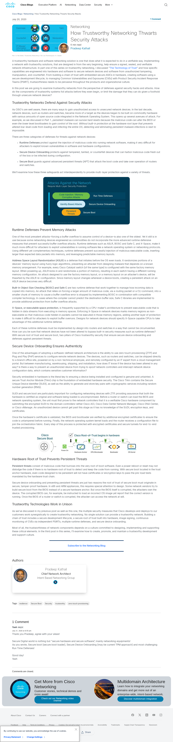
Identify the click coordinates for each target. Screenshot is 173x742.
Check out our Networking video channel (57, 700)
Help (24, 725)
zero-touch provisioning (78, 603)
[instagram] (160, 715)
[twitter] (139, 715)
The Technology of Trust (123, 68)
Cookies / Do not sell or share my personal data (76, 725)
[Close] (76, 729)
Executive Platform (47, 5)
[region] (39, 734)
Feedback (14, 725)
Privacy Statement (12, 737)
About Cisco (16, 715)
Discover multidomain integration (140, 699)
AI (61, 5)
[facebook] (132, 715)
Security (98, 5)
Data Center (85, 5)
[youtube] (153, 715)
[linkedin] (146, 715)
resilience (23, 603)
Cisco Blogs (27, 5)
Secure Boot (36, 603)
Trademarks (115, 725)
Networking (70, 5)
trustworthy (60, 603)
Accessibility (102, 725)
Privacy (51, 725)
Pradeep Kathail (80, 48)
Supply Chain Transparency (134, 725)
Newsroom (153, 725)
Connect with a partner (60, 715)
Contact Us (30, 715)
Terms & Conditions (37, 725)
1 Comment (155, 19)
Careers (42, 715)
